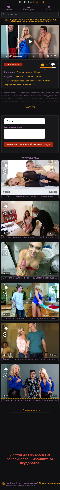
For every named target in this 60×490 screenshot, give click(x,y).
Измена (20, 72)
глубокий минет (33, 80)
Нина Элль (19, 76)
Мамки (29, 72)
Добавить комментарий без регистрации (28, 145)
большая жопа (17, 80)
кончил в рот (29, 84)
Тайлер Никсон (34, 76)
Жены (37, 72)
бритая (46, 80)
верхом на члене (13, 84)
